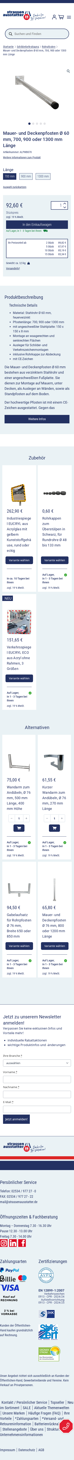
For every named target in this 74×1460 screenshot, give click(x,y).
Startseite (8, 46)
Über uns (36, 1429)
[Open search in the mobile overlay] (37, 34)
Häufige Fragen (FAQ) (44, 1413)
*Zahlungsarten (27, 1418)
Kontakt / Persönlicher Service (24, 1402)
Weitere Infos (37, 419)
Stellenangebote (14, 1429)
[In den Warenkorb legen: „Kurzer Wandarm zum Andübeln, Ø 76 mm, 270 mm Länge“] (54, 828)
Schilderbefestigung (28, 46)
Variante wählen (19, 560)
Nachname (11, 1087)
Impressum (7, 1450)
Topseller (57, 1402)
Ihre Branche (12, 1056)
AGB (41, 1450)
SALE (27, 1407)
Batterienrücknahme (50, 1424)
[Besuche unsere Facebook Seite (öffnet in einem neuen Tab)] (22, 1243)
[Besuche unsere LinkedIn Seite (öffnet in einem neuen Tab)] (13, 1243)
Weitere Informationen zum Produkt (22, 157)
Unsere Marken (13, 1413)
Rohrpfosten (48, 46)
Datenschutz (26, 1450)
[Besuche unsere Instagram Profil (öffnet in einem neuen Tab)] (4, 1243)
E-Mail (8, 1102)
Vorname (10, 1072)
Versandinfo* (13, 268)
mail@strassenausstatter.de (18, 1202)
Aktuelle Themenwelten (51, 1407)
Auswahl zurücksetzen (14, 187)
